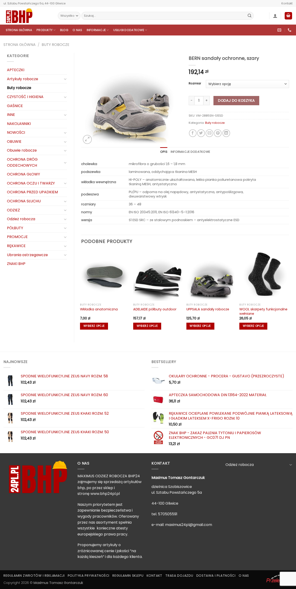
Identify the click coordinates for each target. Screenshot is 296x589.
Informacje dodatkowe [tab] (190, 152)
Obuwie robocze (22, 150)
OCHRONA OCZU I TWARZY (31, 183)
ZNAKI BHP (16, 263)
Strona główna (19, 30)
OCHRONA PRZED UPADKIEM (32, 192)
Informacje (96, 30)
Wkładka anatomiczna (99, 309)
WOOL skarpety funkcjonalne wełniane (263, 311)
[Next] (288, 292)
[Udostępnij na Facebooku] (193, 133)
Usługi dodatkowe (128, 30)
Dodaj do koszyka (236, 100)
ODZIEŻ (13, 210)
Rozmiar (195, 83)
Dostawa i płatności (216, 575)
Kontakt (287, 3)
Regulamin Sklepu (127, 575)
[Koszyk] (288, 16)
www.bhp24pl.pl (105, 493)
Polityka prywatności (88, 575)
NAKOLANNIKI (19, 123)
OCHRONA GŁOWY (23, 174)
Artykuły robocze (22, 79)
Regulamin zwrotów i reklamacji (34, 575)
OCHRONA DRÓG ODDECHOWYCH (22, 162)
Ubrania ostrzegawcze (27, 255)
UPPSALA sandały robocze (207, 309)
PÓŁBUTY (15, 228)
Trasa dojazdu (179, 575)
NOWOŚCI (16, 132)
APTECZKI (15, 70)
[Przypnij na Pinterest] (218, 133)
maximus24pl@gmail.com (188, 524)
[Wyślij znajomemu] (209, 133)
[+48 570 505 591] (290, 30)
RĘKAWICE (16, 245)
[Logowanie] (275, 16)
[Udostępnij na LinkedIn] (226, 133)
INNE (11, 114)
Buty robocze (55, 44)
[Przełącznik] (65, 79)
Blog (64, 30)
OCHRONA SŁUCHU (24, 201)
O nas (77, 30)
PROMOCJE (17, 236)
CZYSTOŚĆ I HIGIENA (25, 96)
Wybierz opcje (94, 326)
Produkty (44, 30)
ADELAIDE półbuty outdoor (154, 309)
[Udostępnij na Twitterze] (201, 133)
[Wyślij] (249, 16)
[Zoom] (87, 139)
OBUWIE (14, 141)
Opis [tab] (163, 152)
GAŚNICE (15, 105)
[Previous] (81, 292)
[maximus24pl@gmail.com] (280, 30)
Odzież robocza (21, 219)
